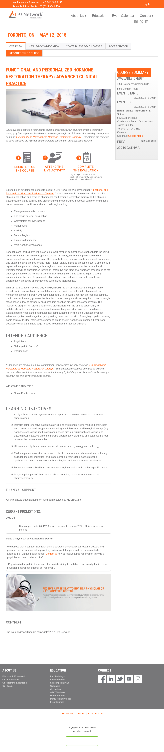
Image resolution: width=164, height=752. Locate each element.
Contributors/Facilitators (84, 46)
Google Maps (135, 136)
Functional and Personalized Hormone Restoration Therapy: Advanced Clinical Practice (52, 76)
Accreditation (118, 46)
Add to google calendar (137, 152)
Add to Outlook (153, 152)
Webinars (55, 686)
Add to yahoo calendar (143, 152)
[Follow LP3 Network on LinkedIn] (111, 679)
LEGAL (80, 713)
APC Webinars (57, 692)
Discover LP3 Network (14, 676)
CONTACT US (95, 713)
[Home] (26, 14)
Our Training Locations (14, 683)
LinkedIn (147, 22)
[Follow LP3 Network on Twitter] (120, 679)
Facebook (136, 22)
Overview (15, 46)
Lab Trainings (57, 676)
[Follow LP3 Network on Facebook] (102, 679)
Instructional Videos (60, 699)
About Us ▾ (78, 15)
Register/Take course (24, 53)
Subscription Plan (59, 683)
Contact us (51, 553)
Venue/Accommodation (44, 46)
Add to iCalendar (148, 152)
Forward (153, 22)
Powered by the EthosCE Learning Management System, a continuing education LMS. (82, 741)
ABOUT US (67, 713)
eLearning (55, 689)
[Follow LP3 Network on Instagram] (138, 679)
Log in (146, 4)
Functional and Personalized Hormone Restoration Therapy (48, 137)
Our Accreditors (10, 679)
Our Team (7, 686)
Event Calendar (123, 15)
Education (99, 15)
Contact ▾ (146, 15)
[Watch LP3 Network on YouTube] (129, 679)
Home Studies (57, 695)
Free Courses (57, 702)
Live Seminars (57, 679)
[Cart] (155, 6)
